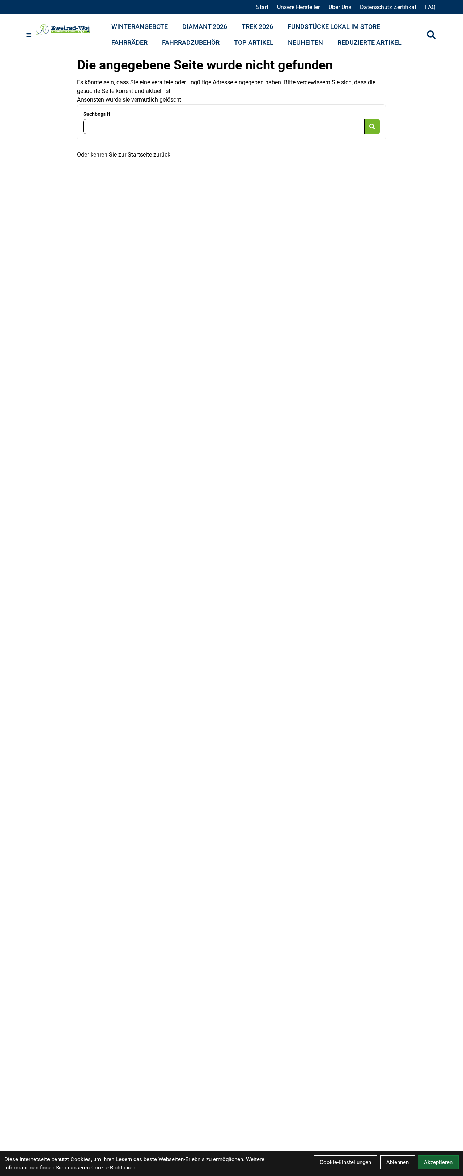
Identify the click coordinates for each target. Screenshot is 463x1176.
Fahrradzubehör (191, 42)
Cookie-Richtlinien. (114, 1167)
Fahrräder (129, 42)
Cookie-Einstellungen (345, 1162)
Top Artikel (253, 42)
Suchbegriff (96, 114)
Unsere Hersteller (298, 7)
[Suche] (431, 34)
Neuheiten (305, 42)
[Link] (29, 35)
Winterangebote (139, 26)
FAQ (430, 7)
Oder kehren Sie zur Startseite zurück (123, 154)
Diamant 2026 (204, 26)
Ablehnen (397, 1162)
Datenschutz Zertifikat (388, 7)
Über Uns (339, 7)
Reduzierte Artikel (369, 42)
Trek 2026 (257, 26)
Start (262, 7)
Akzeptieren (438, 1162)
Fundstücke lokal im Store (334, 26)
